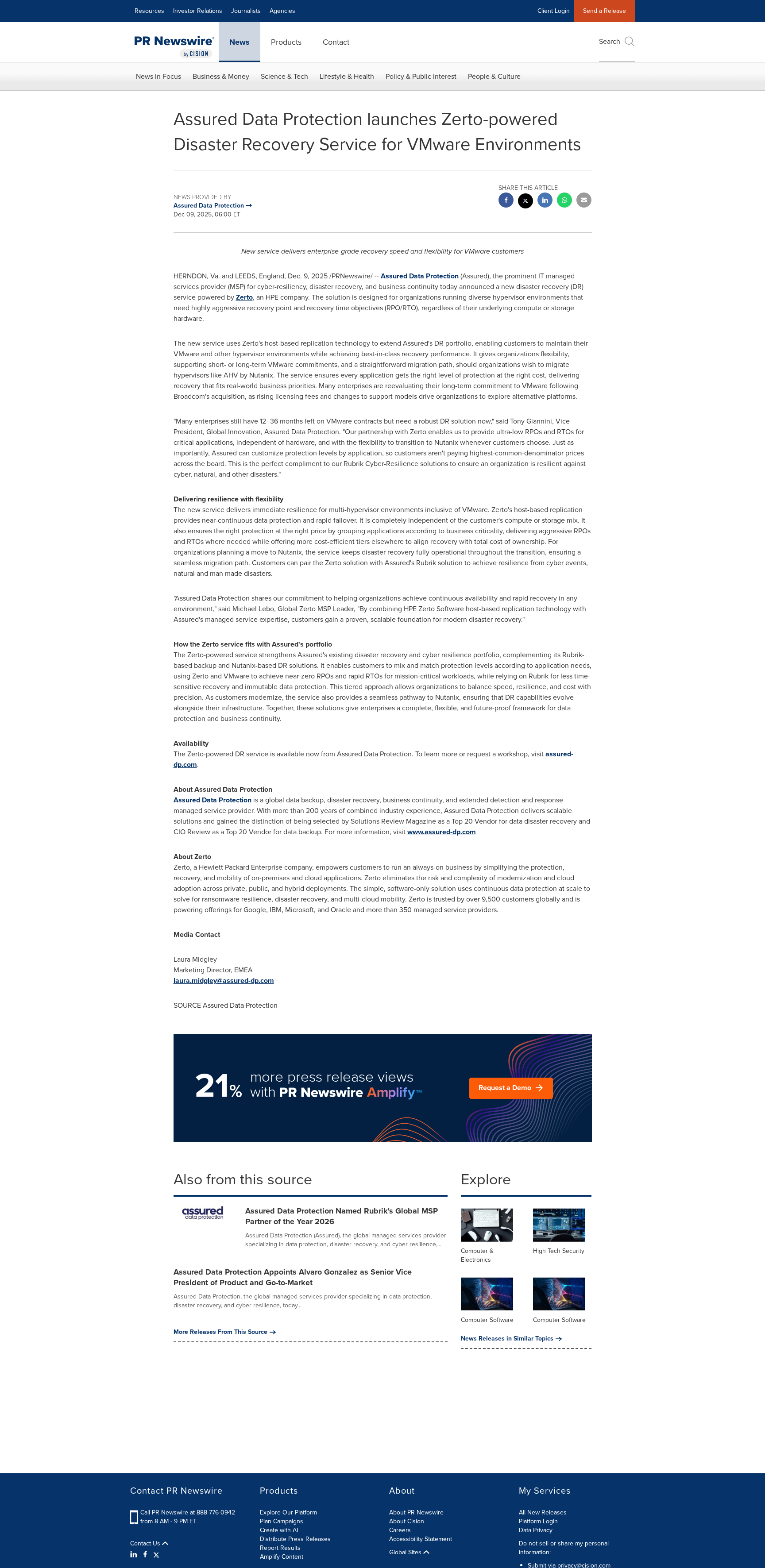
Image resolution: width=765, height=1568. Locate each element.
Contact (336, 42)
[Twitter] (156, 1554)
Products (286, 42)
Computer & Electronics (477, 1255)
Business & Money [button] (221, 76)
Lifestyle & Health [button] (347, 76)
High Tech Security (558, 1251)
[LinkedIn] (134, 1554)
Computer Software (487, 1320)
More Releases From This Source (220, 1332)
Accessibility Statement (420, 1539)
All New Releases (543, 1512)
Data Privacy (535, 1530)
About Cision (406, 1521)
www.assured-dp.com (441, 832)
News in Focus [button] (158, 76)
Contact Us (146, 1543)
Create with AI (279, 1530)
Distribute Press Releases (295, 1539)
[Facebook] (145, 1554)
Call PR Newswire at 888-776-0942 (187, 1512)
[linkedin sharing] (544, 201)
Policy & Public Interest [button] (421, 76)
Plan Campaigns (281, 1521)
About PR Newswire (416, 1512)
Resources (149, 10)
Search (609, 41)
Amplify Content (281, 1556)
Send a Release (604, 10)
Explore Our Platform (288, 1512)
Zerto (244, 297)
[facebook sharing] (506, 201)
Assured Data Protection (420, 276)
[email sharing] (583, 201)
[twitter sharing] (525, 202)
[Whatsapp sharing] (564, 201)
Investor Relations (197, 10)
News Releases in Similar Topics (507, 1338)
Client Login (553, 10)
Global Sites (406, 1552)
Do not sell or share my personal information (564, 1548)
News (239, 42)
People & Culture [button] (494, 76)
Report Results (280, 1548)
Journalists (246, 10)
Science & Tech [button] (284, 76)
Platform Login (538, 1521)
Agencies (282, 10)
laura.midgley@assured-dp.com (224, 980)
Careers (400, 1530)
